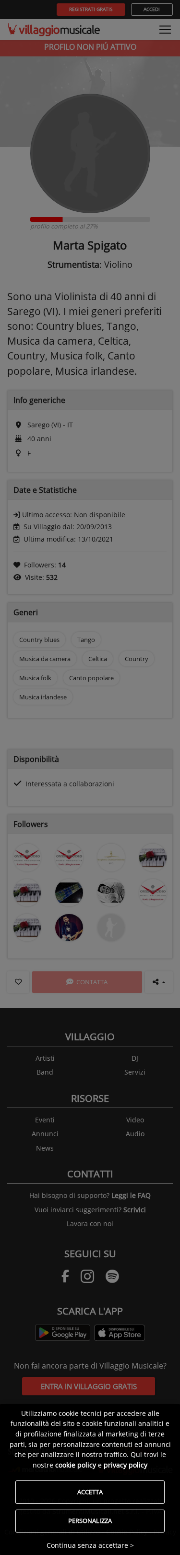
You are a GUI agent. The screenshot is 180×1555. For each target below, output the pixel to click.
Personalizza (90, 1520)
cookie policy (75, 1464)
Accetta (90, 1492)
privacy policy (125, 1464)
